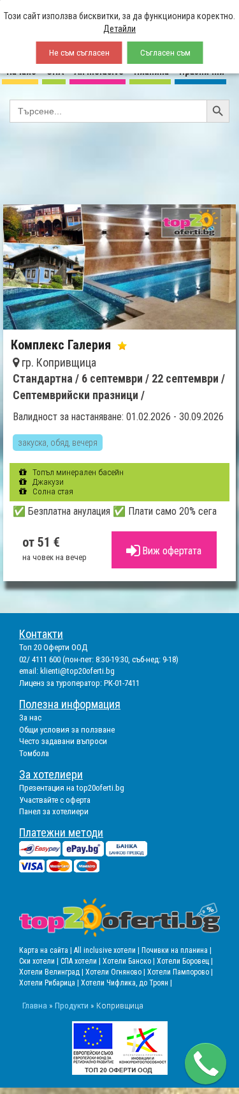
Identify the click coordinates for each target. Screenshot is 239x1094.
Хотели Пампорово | (180, 972)
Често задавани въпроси (63, 741)
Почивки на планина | (176, 950)
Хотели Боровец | (185, 961)
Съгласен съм (165, 52)
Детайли (119, 29)
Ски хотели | (40, 961)
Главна (34, 1005)
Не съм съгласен (79, 52)
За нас (30, 717)
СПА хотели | (82, 961)
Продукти (72, 1005)
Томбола (34, 753)
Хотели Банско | (130, 961)
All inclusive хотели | (107, 950)
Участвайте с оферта (55, 800)
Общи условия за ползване (67, 729)
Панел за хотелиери (54, 811)
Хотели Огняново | (116, 972)
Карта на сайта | (46, 950)
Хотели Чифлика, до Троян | (126, 982)
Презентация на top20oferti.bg (71, 788)
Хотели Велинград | (51, 972)
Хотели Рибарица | (50, 982)
